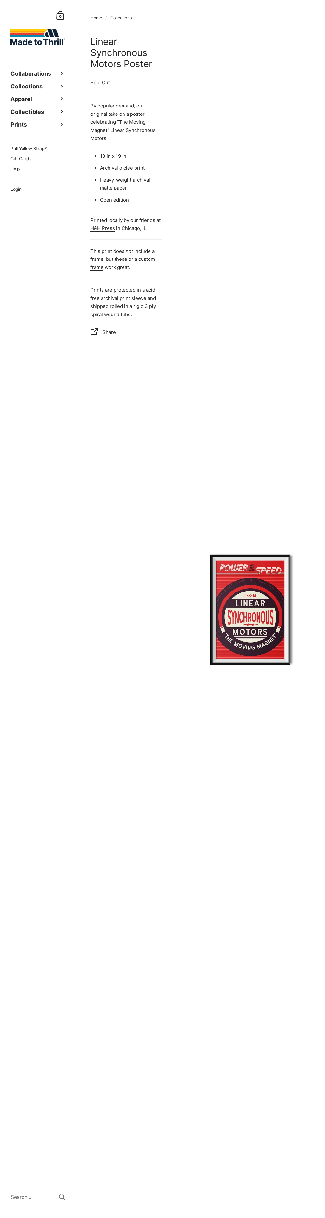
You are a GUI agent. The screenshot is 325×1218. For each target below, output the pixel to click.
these (121, 259)
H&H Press (102, 228)
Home (96, 18)
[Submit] (62, 1197)
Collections (121, 18)
